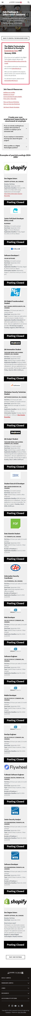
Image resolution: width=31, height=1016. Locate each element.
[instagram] (12, 1006)
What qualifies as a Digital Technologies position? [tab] (12, 146)
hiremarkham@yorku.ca (11, 80)
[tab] (15, 977)
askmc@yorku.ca (16, 68)
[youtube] (15, 1006)
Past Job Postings (15, 957)
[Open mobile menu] (2, 2)
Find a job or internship (9, 98)
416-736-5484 (22, 1012)
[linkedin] (21, 1006)
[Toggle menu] (28, 978)
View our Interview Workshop (11, 104)
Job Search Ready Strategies (11, 107)
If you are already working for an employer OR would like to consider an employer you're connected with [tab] (14, 128)
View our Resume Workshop (11, 102)
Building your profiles (9, 92)
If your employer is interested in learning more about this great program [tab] (13, 138)
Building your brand (8, 94)
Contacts (8, 1012)
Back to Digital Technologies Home (15, 38)
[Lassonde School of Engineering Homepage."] (15, 2)
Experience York (11, 50)
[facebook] (9, 1006)
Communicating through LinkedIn (12, 96)
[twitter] (18, 1006)
